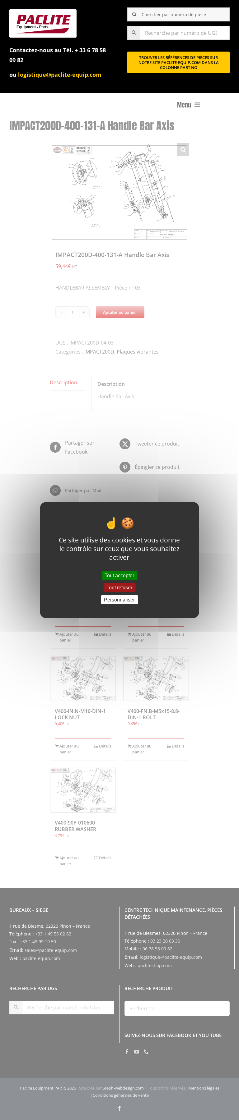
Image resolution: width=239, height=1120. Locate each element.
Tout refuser (119, 587)
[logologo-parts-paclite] (43, 11)
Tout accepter (119, 575)
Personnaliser (119, 599)
